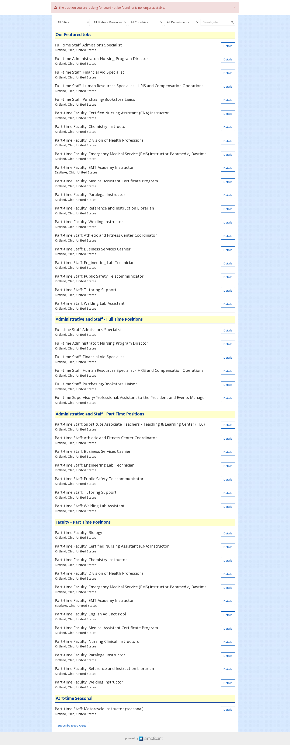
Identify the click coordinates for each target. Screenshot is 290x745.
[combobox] (72, 22)
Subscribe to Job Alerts (72, 725)
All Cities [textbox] (63, 22)
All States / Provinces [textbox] (108, 22)
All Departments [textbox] (178, 22)
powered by (132, 738)
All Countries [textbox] (139, 22)
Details (228, 46)
